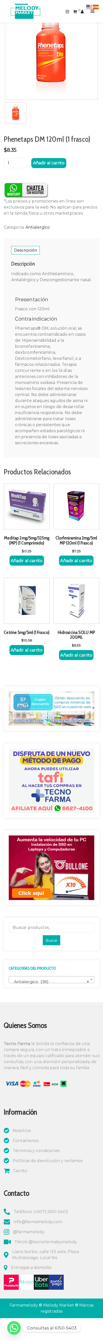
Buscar (52, 940)
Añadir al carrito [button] (27, 560)
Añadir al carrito (48, 163)
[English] (89, 6)
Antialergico (38, 227)
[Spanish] (96, 6)
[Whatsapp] (14, 1328)
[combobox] (51, 979)
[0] (75, 11)
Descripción (25, 250)
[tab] (25, 250)
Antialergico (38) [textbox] (50, 981)
